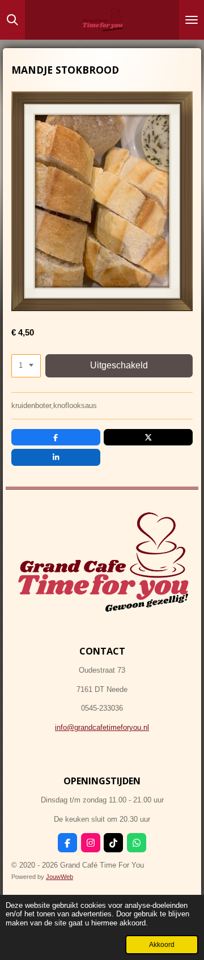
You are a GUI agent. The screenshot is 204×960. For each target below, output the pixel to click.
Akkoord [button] (162, 944)
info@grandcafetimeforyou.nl (102, 727)
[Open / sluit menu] (191, 20)
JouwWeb (59, 876)
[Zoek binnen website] (12, 20)
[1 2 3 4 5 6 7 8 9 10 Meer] (26, 365)
